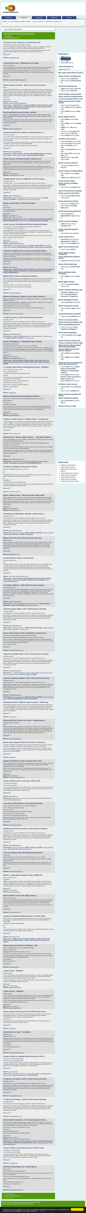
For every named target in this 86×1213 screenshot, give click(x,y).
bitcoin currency (77, 73)
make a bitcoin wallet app (67, 264)
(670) (71, 141)
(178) (70, 203)
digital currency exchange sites (69, 76)
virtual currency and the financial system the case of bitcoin (70, 363)
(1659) (68, 224)
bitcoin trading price (31, 362)
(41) (70, 112)
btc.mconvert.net (13, 796)
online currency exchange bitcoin (25, 106)
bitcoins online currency (68, 467)
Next (17, 1195)
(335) (69, 133)
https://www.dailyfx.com (15, 738)
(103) (70, 267)
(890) (69, 158)
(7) (69, 328)
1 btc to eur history (25, 798)
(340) (70, 174)
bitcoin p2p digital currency (68, 300)
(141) (71, 316)
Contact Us (57, 21)
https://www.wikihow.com (15, 128)
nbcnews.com (12, 757)
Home (4, 21)
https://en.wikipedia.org (15, 987)
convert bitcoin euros (22, 199)
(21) (70, 233)
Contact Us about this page (33, 1202)
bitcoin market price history (68, 201)
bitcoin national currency (19, 155)
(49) (70, 354)
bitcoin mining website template (20, 461)
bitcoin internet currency (25, 247)
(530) (69, 90)
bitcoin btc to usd (13, 849)
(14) (71, 376)
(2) (71, 81)
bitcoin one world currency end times (25, 1141)
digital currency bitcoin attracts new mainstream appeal (69, 346)
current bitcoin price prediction (69, 314)
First (8, 1195)
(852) (70, 143)
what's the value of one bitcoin (70, 481)
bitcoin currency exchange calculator (68, 184)
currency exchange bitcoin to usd (70, 99)
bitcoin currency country (21, 153)
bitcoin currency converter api (69, 340)
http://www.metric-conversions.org (18, 103)
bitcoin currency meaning (35, 155)
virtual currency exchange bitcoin (24, 269)
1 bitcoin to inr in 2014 (23, 629)
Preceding (12, 1195)
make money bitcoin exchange (70, 473)
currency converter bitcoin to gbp (70, 343)
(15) (71, 336)
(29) (70, 302)
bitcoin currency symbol (24, 220)
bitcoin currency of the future (68, 193)
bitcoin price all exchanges (69, 475)
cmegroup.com (13, 716)
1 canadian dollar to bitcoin (19, 672)
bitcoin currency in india (67, 406)
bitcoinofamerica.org (14, 554)
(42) (71, 309)
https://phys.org (13, 267)
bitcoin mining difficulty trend (69, 324)
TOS (12, 1202)
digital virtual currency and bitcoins (15, 271)
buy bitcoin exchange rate (67, 86)
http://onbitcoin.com (14, 57)
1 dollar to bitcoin (33, 1075)
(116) (70, 285)
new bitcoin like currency (67, 139)
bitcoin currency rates (20, 219)
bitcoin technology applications (69, 211)
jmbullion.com (12, 392)
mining (69, 17)
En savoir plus (41, 1211)
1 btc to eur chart (16, 798)
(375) (70, 105)
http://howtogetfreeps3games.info (18, 79)
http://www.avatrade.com (15, 825)
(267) (70, 260)
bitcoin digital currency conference (66, 253)
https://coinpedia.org (14, 415)
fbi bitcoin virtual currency (67, 384)
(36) (68, 249)
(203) (70, 196)
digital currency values (32, 940)
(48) (69, 78)
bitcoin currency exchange (19, 108)
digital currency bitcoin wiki (68, 247)
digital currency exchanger (69, 479)
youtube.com (12, 1028)
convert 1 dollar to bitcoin (19, 603)
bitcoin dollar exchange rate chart (18, 1075)
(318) (70, 135)
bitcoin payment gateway (67, 332)
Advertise (49, 21)
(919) (69, 120)
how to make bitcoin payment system (69, 257)
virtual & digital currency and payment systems (68, 349)
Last (20, 1195)
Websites (17, 21)
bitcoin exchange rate (10, 220)
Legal (8, 1202)
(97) (70, 243)
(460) (70, 131)
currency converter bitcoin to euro (22, 197)
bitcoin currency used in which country (69, 102)
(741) (70, 154)
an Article (40, 21)
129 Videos (11, 37)
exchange (39, 17)
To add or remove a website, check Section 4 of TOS (17, 1204)
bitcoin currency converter (15, 338)
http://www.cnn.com (14, 967)
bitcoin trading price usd (41, 360)
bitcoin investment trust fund (40, 1142)
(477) (71, 177)
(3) (70, 240)
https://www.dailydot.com (15, 151)
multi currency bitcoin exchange (70, 191)
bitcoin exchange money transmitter (67, 273)
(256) (69, 206)
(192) (70, 187)
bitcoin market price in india (68, 306)
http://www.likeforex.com (15, 195)
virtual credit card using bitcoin (43, 247)
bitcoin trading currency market (23, 360)
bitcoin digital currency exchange (39, 271)
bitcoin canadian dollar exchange (10, 674)
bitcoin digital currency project (17, 463)
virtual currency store (66, 237)
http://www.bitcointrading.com (16, 243)
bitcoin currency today (66, 181)
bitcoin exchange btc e (11, 534)
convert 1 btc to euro (29, 337)
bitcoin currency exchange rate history (69, 395)
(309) (69, 146)
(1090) (69, 128)
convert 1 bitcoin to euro (34, 199)
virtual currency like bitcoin (44, 269)
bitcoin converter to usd (31, 605)
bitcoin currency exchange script (70, 322)
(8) (70, 369)
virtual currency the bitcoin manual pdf (20, 245)
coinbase (9, 17)
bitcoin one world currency (23, 1142)
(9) (70, 277)
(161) (70, 380)
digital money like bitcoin (68, 465)
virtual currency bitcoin (36, 245)
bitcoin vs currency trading (68, 320)
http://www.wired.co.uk (14, 892)
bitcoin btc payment (26, 534)
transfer (54, 17)
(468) (71, 88)
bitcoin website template (33, 461)
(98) (69, 166)
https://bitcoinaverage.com (16, 871)
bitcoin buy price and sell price (13, 362)
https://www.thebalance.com (16, 1052)
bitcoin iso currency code (37, 197)
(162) (70, 358)
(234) (71, 150)
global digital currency (66, 282)
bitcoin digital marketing (68, 477)
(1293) (71, 124)
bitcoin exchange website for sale (70, 290)
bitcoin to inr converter (48, 532)
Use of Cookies (19, 1202)
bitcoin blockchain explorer (68, 398)
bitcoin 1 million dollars (17, 605)
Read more (6, 54)
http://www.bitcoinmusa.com (16, 1190)
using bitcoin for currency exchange (24, 105)
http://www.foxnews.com (15, 293)
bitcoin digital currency (37, 153)
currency (24, 17)
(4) (70, 215)
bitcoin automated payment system (68, 230)
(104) (71, 108)
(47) (70, 390)
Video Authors (25, 21)
